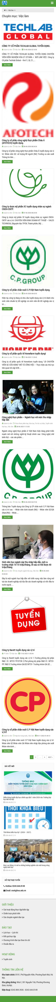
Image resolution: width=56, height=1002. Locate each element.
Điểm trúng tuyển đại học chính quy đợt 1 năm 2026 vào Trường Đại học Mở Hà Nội (27, 798)
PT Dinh (6, 653)
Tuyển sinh (7, 959)
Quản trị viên (8, 49)
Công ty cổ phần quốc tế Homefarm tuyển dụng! (24, 353)
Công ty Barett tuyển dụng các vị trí (18, 650)
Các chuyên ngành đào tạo (23, 571)
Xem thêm (7, 65)
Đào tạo (31, 423)
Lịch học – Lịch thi (10, 932)
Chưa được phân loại (21, 423)
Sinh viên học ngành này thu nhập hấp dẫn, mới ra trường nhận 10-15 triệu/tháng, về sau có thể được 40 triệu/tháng (26, 564)
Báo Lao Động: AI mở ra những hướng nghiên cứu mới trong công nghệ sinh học (26, 866)
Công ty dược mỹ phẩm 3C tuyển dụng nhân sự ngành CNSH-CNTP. (26, 208)
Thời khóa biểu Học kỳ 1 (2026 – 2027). (17, 832)
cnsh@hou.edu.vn (18, 890)
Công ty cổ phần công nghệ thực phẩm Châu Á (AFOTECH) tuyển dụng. (23, 141)
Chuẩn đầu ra (8, 943)
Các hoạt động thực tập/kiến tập (16, 909)
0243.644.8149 (18, 886)
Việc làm (11, 10)
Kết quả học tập (9, 936)
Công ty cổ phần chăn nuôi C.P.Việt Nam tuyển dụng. (26, 289)
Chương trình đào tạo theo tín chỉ (16, 940)
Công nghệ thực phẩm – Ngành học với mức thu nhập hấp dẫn (26, 418)
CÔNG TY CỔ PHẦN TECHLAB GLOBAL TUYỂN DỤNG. (26, 45)
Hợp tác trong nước (21, 735)
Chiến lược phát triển (11, 913)
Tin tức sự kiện (40, 423)
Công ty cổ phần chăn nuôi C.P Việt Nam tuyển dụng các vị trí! (28, 731)
